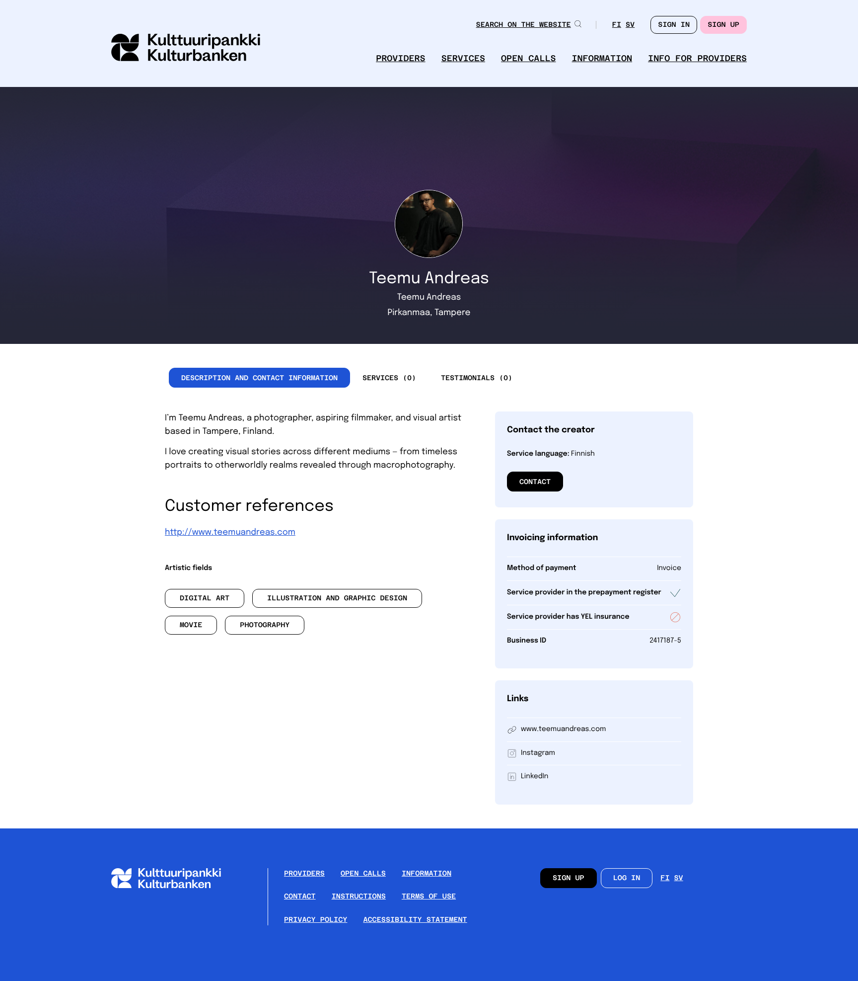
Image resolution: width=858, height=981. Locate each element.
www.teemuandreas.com (563, 729)
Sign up (723, 25)
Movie (191, 625)
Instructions (359, 896)
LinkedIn (534, 776)
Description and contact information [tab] (259, 378)
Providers (400, 58)
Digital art (204, 598)
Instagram (538, 753)
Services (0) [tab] (389, 378)
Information (602, 58)
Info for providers (697, 58)
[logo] (185, 48)
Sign (674, 25)
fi (616, 25)
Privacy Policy (315, 920)
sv (630, 25)
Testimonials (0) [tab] (476, 378)
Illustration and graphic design (337, 598)
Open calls (528, 58)
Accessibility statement (415, 920)
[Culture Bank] (174, 886)
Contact (535, 482)
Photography (264, 625)
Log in (627, 878)
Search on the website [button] (523, 25)
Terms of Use (429, 896)
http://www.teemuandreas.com (230, 532)
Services (463, 58)
